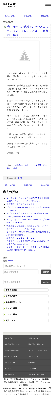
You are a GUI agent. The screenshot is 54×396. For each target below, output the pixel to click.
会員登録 (32, 362)
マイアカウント (9, 362)
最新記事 (28, 16)
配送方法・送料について (37, 344)
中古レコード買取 (10, 356)
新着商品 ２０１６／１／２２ (20, 238)
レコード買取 (36, 165)
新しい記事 (10, 16)
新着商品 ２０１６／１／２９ (20, 204)
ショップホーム (9, 338)
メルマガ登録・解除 (11, 350)
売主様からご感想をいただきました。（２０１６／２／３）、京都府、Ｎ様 (27, 30)
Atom (10, 260)
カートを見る (9, 374)
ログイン (7, 368)
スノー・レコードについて (38, 350)
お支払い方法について (12, 344)
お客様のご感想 (21, 165)
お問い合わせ (33, 338)
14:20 (19, 178)
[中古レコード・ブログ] (9, 4)
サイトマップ (33, 356)
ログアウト (32, 368)
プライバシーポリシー (36, 374)
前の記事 (45, 16)
